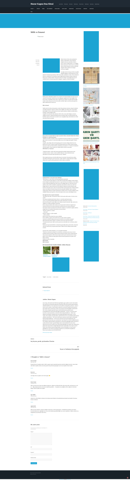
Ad (31, 447)
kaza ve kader (49, 276)
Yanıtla (32, 368)
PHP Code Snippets (61, 479)
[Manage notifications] (127, 478)
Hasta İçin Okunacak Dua (92, 206)
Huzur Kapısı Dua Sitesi (42, 4)
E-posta (32, 452)
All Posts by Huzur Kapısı (47, 332)
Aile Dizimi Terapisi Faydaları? (88, 105)
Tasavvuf (38, 64)
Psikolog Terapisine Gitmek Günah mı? (90, 123)
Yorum (32, 431)
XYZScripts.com (69, 479)
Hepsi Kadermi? (47, 290)
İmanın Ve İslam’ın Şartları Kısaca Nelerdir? (90, 142)
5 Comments (37, 63)
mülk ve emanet (55, 276)
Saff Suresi (90, 212)
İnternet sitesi (33, 457)
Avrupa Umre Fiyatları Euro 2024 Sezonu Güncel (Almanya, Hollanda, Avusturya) (91, 222)
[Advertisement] (65, 21)
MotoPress (34, 474)
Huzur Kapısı (37, 60)
